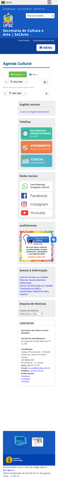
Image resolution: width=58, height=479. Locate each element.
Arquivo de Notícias (29, 310)
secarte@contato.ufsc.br (39, 368)
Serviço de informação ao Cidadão (36, 285)
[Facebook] (36, 198)
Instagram (25, 378)
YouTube (25, 381)
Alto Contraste (24, 9)
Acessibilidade (9, 9)
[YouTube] (36, 216)
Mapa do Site (39, 9)
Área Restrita (24, 40)
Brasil (9, 2)
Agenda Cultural (17, 63)
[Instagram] (36, 207)
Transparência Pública (30, 288)
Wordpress (9, 470)
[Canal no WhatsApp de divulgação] (36, 190)
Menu (47, 48)
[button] (47, 94)
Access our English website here (34, 111)
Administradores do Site (43, 40)
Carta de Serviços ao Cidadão (34, 277)
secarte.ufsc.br (37, 370)
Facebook (25, 376)
